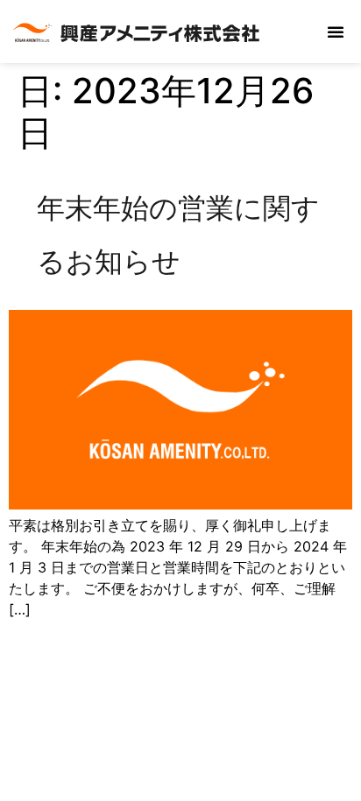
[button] (335, 31)
